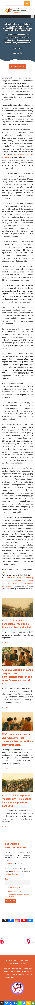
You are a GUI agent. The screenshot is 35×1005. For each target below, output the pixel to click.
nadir (19, 414)
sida (25, 261)
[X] (5, 920)
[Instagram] (17, 920)
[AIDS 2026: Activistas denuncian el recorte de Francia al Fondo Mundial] (17, 616)
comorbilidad (7, 449)
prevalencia (6, 135)
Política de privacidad (12, 972)
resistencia (28, 217)
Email (7, 879)
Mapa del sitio (16, 969)
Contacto (6, 969)
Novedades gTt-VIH (14, 891)
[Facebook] (11, 920)
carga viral (15, 280)
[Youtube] (24, 920)
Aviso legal (28, 969)
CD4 (31, 414)
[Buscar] (27, 3)
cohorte (19, 195)
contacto (8, 863)
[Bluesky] (30, 920)
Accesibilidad (9, 977)
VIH (31, 89)
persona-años (22, 359)
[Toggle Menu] (32, 16)
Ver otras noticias (17, 67)
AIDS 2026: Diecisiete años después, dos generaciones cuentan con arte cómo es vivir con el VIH (17, 676)
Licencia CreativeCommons (21, 974)
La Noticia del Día (13, 887)
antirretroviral (24, 277)
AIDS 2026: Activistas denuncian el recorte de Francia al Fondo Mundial (16, 624)
